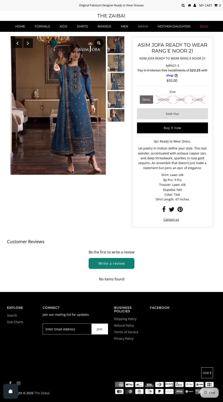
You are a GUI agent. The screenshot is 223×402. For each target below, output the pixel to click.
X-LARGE (197, 100)
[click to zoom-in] (99, 43)
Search (12, 315)
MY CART (210, 5)
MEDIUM (163, 100)
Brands (104, 26)
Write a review (111, 263)
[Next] (28, 43)
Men (124, 26)
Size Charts (15, 322)
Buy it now (172, 128)
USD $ (207, 373)
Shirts (82, 26)
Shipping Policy (125, 319)
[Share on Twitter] (171, 210)
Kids (63, 26)
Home (20, 26)
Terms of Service (126, 332)
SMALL (146, 100)
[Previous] (17, 43)
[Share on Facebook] (164, 210)
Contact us (171, 219)
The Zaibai (111, 16)
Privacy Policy (123, 338)
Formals (42, 26)
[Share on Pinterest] (180, 210)
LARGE (180, 100)
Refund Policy (124, 325)
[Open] (10, 391)
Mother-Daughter (174, 26)
